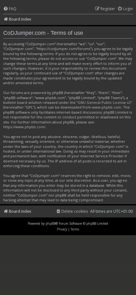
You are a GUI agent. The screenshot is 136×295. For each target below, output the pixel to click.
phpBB (50, 223)
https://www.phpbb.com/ (24, 126)
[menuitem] (9, 9)
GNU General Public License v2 (104, 102)
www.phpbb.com (106, 107)
